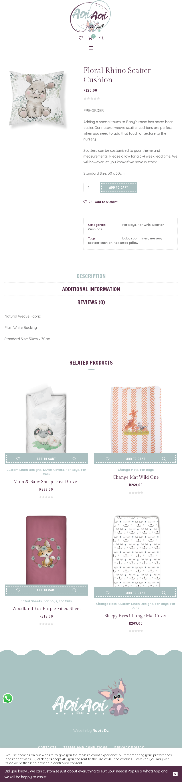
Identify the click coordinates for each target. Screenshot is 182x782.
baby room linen (135, 238)
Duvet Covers (53, 470)
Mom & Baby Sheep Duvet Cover (46, 481)
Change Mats (128, 470)
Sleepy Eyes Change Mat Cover (136, 615)
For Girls (144, 225)
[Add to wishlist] (18, 459)
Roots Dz (101, 730)
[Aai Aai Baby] (91, 697)
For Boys (129, 225)
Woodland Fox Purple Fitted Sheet (46, 608)
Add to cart (118, 187)
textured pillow (126, 243)
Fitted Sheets (31, 601)
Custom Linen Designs (23, 470)
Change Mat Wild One (136, 477)
